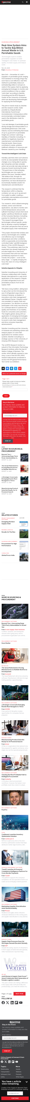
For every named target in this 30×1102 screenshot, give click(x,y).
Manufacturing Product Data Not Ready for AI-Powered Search (10, 490)
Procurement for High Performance (9, 544)
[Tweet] (15, 368)
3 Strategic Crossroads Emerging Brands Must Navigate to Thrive (10, 478)
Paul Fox (4, 810)
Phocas (7, 911)
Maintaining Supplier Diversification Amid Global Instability (14, 907)
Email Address (7, 412)
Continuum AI (9, 839)
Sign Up (8, 441)
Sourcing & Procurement (11, 42)
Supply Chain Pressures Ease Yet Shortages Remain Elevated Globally (14, 942)
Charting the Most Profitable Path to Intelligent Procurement (14, 775)
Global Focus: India (8, 555)
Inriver (7, 744)
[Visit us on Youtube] (20, 1002)
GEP (6, 946)
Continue (15, 1098)
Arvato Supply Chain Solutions (15, 629)
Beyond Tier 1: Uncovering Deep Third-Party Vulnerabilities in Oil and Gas (10, 456)
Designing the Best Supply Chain (8, 522)
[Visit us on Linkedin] (12, 1002)
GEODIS (7, 709)
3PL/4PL (4, 974)
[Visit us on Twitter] (7, 1002)
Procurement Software (9, 621)
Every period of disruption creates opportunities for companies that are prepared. (13, 713)
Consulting (5, 553)
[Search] (22, 2)
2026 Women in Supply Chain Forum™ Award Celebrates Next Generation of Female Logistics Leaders (15, 978)
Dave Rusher (6, 643)
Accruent (8, 674)
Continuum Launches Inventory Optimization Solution (12, 835)
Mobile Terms (7, 438)
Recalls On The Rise (8, 532)
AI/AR (3, 832)
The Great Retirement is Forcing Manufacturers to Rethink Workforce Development (10, 467)
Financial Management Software (12, 867)
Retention (5, 665)
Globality (8, 779)
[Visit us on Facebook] (3, 1002)
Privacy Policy (18, 438)
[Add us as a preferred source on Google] (19, 368)
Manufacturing (6, 737)
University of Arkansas (12, 70)
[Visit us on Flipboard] (16, 1002)
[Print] (3, 368)
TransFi (7, 875)
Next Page (19, 993)
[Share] (7, 368)
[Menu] (26, 2)
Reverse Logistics (7, 529)
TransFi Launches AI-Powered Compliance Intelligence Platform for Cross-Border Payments (15, 871)
